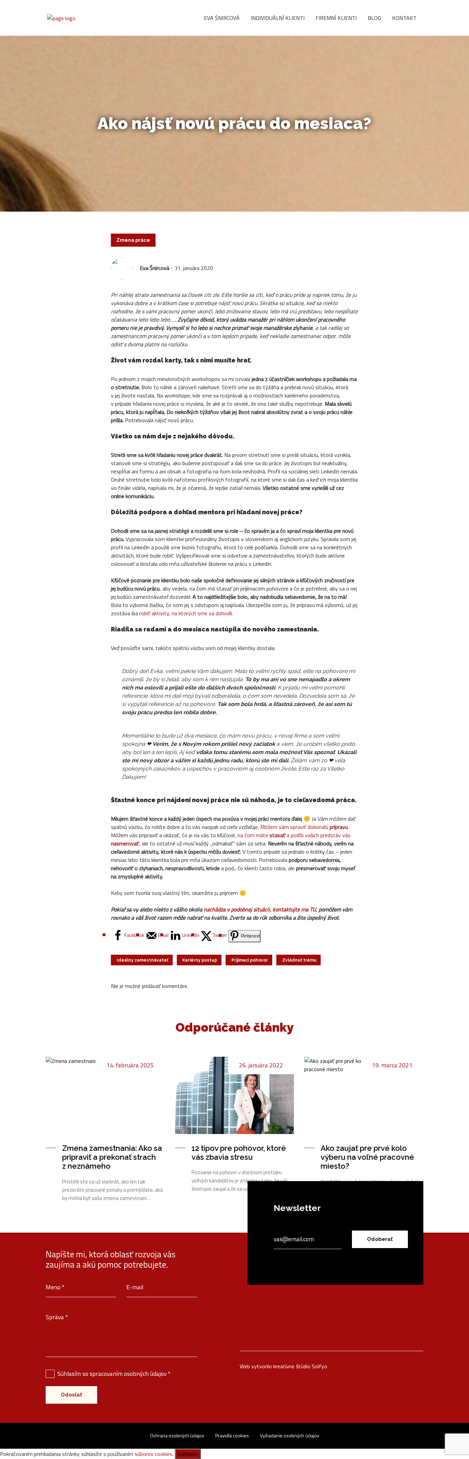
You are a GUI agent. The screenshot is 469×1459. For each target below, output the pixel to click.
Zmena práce (133, 240)
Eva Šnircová (222, 18)
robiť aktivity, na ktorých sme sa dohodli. (186, 613)
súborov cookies (153, 1454)
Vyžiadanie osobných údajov (289, 1435)
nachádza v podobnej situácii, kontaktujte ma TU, (261, 909)
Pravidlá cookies (232, 1435)
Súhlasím (188, 1454)
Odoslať (71, 1395)
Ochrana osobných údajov (177, 1435)
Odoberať (380, 1239)
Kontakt (404, 18)
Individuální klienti (278, 18)
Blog (374, 18)
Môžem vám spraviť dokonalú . (304, 827)
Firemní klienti (336, 18)
